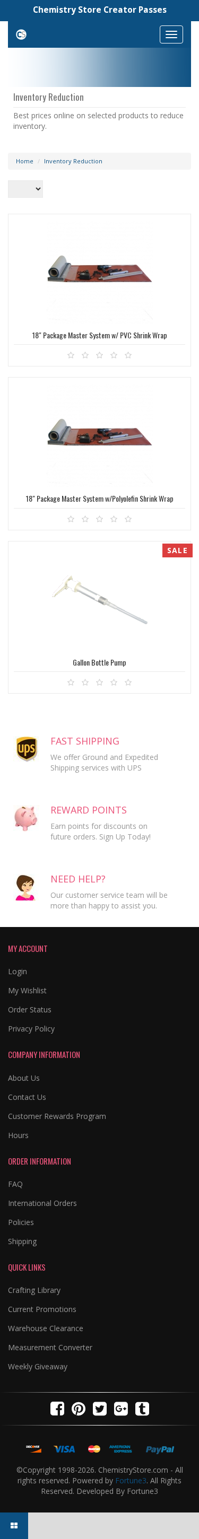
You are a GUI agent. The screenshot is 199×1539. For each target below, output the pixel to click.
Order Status (29, 1009)
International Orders (42, 1203)
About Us (24, 1078)
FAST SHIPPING (84, 740)
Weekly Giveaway (37, 1366)
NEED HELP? (78, 878)
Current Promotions (42, 1309)
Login (17, 971)
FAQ (15, 1184)
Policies (21, 1222)
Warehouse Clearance (45, 1328)
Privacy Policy (31, 1029)
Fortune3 (130, 1480)
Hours (18, 1135)
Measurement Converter (50, 1347)
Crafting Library (34, 1290)
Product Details (99, 323)
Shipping (22, 1241)
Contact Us (27, 1097)
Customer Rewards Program (57, 1116)
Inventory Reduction (73, 161)
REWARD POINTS (88, 809)
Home (24, 161)
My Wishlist (27, 990)
